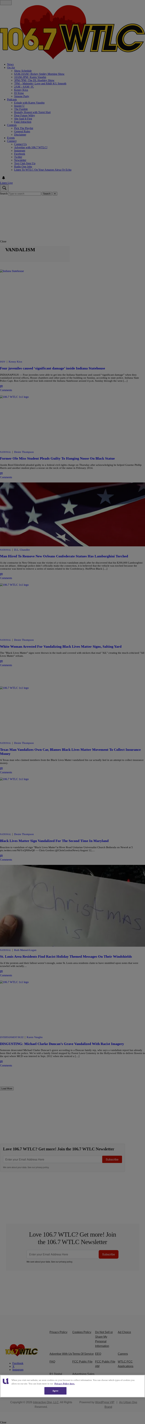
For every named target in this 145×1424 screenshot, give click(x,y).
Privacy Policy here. (64, 1383)
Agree (55, 1390)
